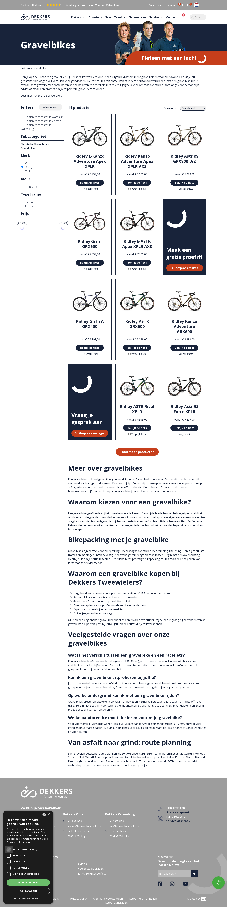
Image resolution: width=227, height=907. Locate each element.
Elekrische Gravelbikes (35, 144)
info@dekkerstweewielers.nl (124, 826)
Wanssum (88, 5)
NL (202, 5)
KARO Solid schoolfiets (92, 873)
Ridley (28, 167)
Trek (27, 171)
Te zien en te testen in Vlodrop (43, 121)
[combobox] (198, 5)
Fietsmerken (137, 17)
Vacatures (173, 5)
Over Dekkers (156, 5)
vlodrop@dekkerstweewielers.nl (84, 826)
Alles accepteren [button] (28, 882)
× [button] (48, 814)
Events (185, 5)
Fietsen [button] (76, 17)
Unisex (29, 206)
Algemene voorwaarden (108, 898)
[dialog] (28, 857)
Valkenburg (113, 5)
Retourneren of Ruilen (143, 898)
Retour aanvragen (116, 902)
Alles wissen (50, 107)
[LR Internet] (203, 898)
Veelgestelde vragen (91, 868)
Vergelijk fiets (91, 188)
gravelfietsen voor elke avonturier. (162, 77)
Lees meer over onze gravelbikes (41, 95)
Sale (108, 17)
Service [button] (154, 17)
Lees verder (27, 842)
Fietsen (25, 68)
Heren (29, 202)
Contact (171, 17)
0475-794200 (75, 820)
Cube (28, 163)
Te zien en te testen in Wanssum (44, 117)
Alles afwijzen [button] (28, 891)
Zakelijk (119, 17)
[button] (28, 898)
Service (82, 863)
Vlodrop (99, 5)
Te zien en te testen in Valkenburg (36, 127)
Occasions (95, 17)
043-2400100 (117, 820)
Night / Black (32, 187)
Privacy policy (78, 898)
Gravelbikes (40, 68)
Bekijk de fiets (89, 182)
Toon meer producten (137, 452)
